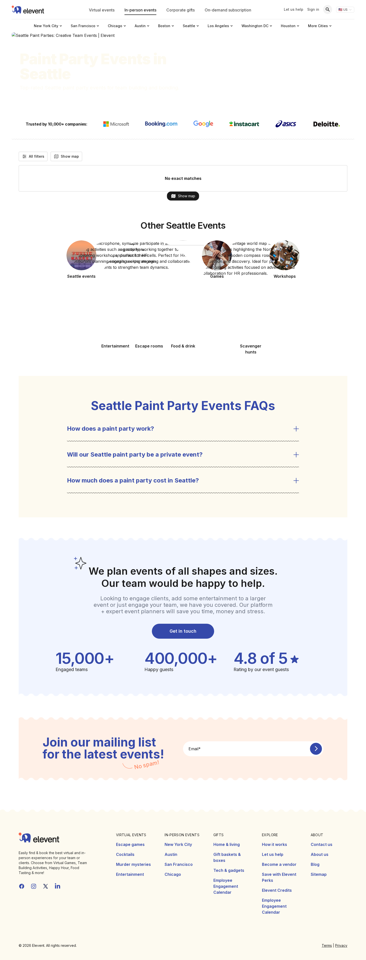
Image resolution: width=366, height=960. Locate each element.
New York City (178, 844)
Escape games (130, 844)
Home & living (226, 844)
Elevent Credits (277, 890)
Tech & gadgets (228, 870)
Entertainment (130, 874)
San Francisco (179, 864)
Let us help (293, 9)
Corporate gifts (180, 9)
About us (319, 854)
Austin (171, 854)
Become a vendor (279, 864)
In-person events (140, 9)
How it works (274, 844)
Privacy (341, 945)
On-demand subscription (228, 9)
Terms (327, 945)
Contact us (321, 844)
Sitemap (319, 874)
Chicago (173, 874)
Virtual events (102, 9)
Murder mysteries (133, 864)
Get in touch (183, 631)
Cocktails (125, 854)
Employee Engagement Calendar (225, 886)
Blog (315, 864)
